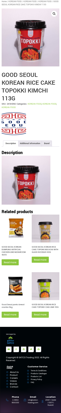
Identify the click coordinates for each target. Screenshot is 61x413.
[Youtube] (9, 349)
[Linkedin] (24, 349)
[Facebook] (38, 349)
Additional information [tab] (30, 143)
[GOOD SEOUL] (14, 123)
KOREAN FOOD (15, 1)
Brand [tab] (46, 143)
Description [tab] (11, 143)
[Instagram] (16, 349)
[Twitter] (31, 349)
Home (4, 1)
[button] (54, 14)
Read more (10, 262)
